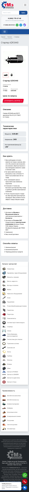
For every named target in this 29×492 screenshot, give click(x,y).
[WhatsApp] (17, 25)
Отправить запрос (12, 101)
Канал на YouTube (21, 463)
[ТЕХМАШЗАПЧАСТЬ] (7, 5)
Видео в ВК (12, 463)
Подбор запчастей (12, 461)
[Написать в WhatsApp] (25, 475)
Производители (22, 461)
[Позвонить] (25, 481)
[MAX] (24, 25)
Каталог (4, 461)
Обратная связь (17, 464)
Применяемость (8, 391)
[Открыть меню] (25, 5)
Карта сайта (5, 463)
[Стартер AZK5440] (14, 59)
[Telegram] (20, 25)
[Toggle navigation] (4, 32)
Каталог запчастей (9, 264)
